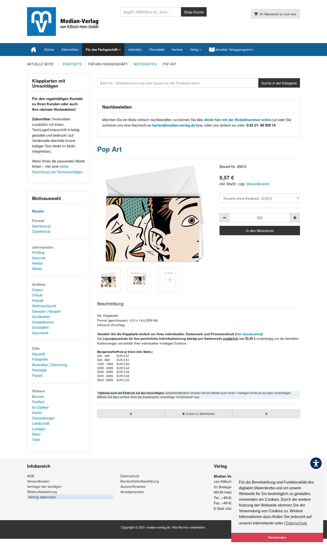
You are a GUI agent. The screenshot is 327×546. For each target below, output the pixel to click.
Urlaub (37, 294)
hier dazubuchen (248, 334)
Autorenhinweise (133, 486)
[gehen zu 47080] (131, 413)
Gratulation (40, 327)
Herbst (37, 263)
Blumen (38, 396)
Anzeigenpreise (132, 491)
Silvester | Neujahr (46, 311)
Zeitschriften (70, 49)
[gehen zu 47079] (266, 413)
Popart (37, 375)
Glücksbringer (43, 417)
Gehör (37, 412)
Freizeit (37, 300)
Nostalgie (39, 369)
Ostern (37, 289)
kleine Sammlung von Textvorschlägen (57, 169)
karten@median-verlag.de (173, 125)
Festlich (38, 401)
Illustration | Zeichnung (49, 364)
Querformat (41, 231)
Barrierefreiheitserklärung (139, 481)
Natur (36, 433)
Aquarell (38, 353)
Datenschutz (129, 476)
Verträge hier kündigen (44, 486)
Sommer (39, 257)
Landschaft (40, 423)
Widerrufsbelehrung (42, 491)
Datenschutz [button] (296, 523)
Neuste (38, 211)
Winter (37, 268)
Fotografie (40, 359)
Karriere (177, 49)
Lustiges (38, 428)
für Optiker (40, 407)
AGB (30, 476)
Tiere (36, 439)
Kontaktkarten (43, 321)
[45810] (155, 214)
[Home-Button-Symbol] (34, 49)
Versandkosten (258, 183)
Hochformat (41, 225)
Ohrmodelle (157, 49)
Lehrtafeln (135, 49)
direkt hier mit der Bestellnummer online (237, 119)
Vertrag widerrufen (42, 497)
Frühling (38, 252)
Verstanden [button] (277, 537)
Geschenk (40, 332)
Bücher (49, 49)
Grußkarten (41, 316)
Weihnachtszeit (44, 305)
